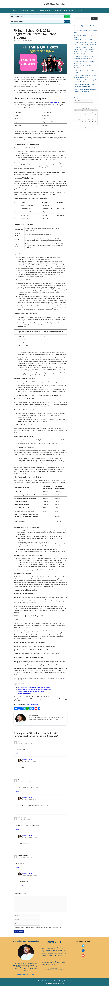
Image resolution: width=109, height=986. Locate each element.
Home (15, 10)
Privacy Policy (58, 981)
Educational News (69, 10)
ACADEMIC (23, 10)
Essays (80, 10)
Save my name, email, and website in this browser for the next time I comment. (38, 927)
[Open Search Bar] (95, 10)
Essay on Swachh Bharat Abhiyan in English (30, 691)
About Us (40, 981)
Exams (57, 10)
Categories (77, 98)
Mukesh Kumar (27, 759)
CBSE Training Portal (46, 10)
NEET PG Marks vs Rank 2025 (83, 40)
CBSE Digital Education (54, 4)
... (29, 721)
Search (75, 16)
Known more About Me (25, 974)
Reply (17, 753)
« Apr (85, 127)
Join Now (66, 16)
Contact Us (48, 981)
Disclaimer (68, 981)
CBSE (32, 10)
